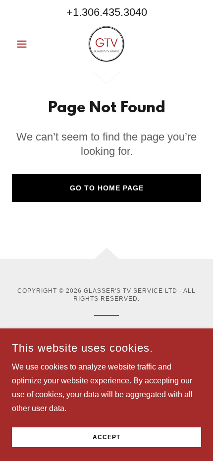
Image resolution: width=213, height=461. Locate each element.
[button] (26, 44)
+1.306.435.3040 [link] (106, 12)
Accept (106, 437)
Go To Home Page (107, 188)
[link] (106, 44)
